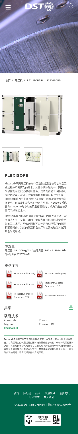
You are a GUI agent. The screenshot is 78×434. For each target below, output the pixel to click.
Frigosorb (9, 324)
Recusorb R (35, 80)
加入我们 (49, 397)
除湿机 (18, 80)
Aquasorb (10, 320)
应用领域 (50, 393)
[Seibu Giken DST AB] (39, 10)
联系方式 (34, 397)
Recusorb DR (47, 324)
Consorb (44, 320)
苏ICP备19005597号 (59, 404)
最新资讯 (64, 393)
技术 (37, 393)
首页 (8, 80)
